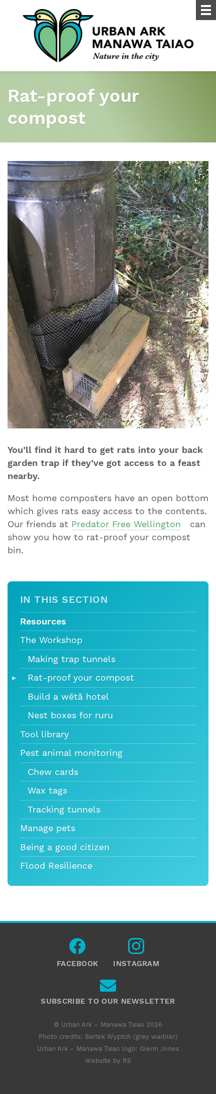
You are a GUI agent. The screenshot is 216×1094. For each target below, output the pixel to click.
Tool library (44, 734)
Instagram (136, 948)
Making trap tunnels (72, 659)
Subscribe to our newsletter (108, 988)
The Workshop (51, 640)
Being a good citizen (65, 847)
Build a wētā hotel (68, 697)
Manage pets (47, 828)
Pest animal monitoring (71, 753)
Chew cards (53, 772)
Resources (43, 621)
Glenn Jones (159, 1048)
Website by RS (108, 1060)
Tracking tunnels (64, 810)
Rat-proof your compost (81, 678)
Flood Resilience (56, 866)
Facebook (77, 948)
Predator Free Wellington (126, 524)
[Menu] (206, 10)
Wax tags (47, 791)
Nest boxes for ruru (70, 715)
